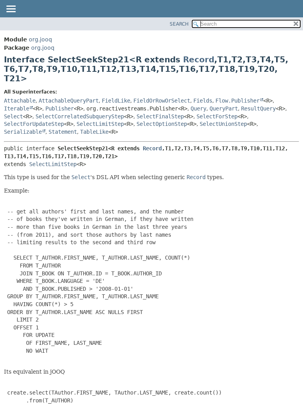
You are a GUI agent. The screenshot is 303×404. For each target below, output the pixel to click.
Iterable (16, 108)
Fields (202, 100)
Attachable (20, 100)
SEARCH (179, 24)
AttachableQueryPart (69, 100)
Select (13, 116)
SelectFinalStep (160, 116)
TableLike (94, 132)
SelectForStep (217, 116)
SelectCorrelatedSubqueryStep (80, 116)
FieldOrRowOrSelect (161, 100)
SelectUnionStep (223, 124)
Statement (63, 132)
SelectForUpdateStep (34, 124)
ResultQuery (258, 108)
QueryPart (223, 108)
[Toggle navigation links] (10, 9)
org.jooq (40, 39)
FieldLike (116, 100)
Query (198, 108)
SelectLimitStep (100, 124)
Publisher (59, 108)
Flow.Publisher (237, 100)
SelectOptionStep (162, 124)
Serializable (23, 132)
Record (198, 59)
